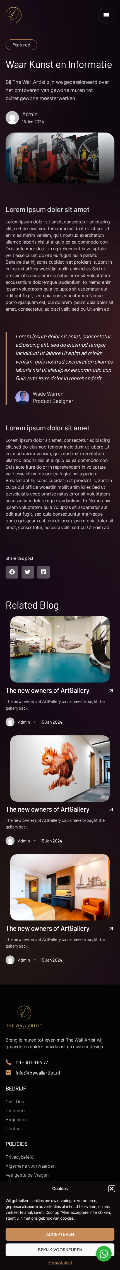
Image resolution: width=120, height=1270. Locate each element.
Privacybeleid (60, 1262)
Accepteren (60, 1234)
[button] (111, 1188)
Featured (21, 45)
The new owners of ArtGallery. (48, 690)
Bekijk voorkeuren (60, 1249)
